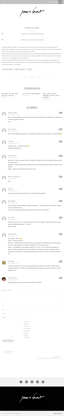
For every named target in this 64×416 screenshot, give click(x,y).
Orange (29, 69)
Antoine (11, 261)
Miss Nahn (12, 129)
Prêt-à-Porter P (14, 176)
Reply (60, 112)
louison (11, 217)
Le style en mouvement (31, 94)
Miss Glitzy (12, 278)
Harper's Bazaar (20, 69)
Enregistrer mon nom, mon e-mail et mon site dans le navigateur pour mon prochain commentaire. (27, 329)
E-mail (4, 313)
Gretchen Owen (7, 69)
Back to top (57, 413)
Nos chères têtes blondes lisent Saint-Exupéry (51, 95)
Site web (4, 317)
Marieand (11, 201)
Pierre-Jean (12, 113)
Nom (3, 309)
